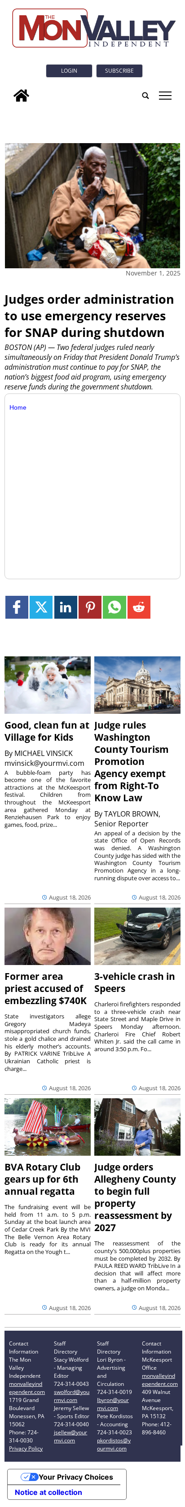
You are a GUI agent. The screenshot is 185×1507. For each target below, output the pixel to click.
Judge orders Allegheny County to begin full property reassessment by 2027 (135, 1197)
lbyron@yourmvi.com (113, 1404)
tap (164, 95)
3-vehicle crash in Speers (134, 982)
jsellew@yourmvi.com (70, 1436)
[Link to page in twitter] (41, 607)
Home (17, 407)
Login (69, 70)
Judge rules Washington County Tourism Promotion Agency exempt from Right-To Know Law (131, 761)
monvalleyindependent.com (27, 1388)
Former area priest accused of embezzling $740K (45, 988)
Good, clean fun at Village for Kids (46, 731)
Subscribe (119, 70)
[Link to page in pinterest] (90, 607)
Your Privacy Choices (76, 1476)
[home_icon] (21, 95)
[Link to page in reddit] (139, 607)
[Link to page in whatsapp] (114, 607)
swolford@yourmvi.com (71, 1396)
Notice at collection (48, 1492)
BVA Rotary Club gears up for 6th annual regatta (42, 1179)
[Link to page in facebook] (16, 607)
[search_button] (145, 95)
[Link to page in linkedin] (65, 607)
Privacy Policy (26, 1448)
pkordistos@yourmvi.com (114, 1444)
